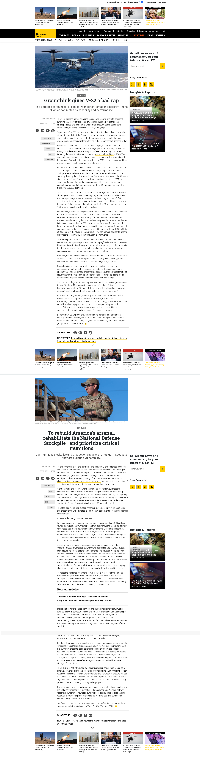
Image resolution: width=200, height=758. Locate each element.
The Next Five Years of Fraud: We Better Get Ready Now (146, 144)
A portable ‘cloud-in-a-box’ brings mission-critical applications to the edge (144, 115)
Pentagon (81, 40)
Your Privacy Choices (130, 2)
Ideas (150, 35)
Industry (51, 40)
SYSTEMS (139, 35)
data (81, 167)
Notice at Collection (113, 2)
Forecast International (149, 31)
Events (160, 35)
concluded (88, 534)
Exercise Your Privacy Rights (156, 2)
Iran (124, 40)
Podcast (108, 31)
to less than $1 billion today (101, 578)
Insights (119, 31)
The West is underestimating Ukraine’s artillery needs (82, 596)
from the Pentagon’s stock (104, 526)
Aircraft (105, 40)
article (80, 211)
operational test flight (104, 154)
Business (88, 35)
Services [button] (123, 35)
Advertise (131, 31)
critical (112, 617)
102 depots (71, 657)
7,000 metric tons (101, 584)
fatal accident (117, 119)
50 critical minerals (101, 478)
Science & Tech (106, 35)
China (116, 40)
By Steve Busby (48, 119)
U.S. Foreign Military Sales (83, 682)
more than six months (69, 540)
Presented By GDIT (138, 120)
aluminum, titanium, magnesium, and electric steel (79, 481)
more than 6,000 (110, 523)
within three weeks (74, 537)
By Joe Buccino (48, 467)
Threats (64, 35)
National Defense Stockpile (77, 472)
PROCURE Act (67, 668)
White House (66, 40)
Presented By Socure (139, 149)
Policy (76, 35)
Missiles (93, 40)
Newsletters (94, 31)
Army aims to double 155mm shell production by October (84, 600)
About (82, 31)
